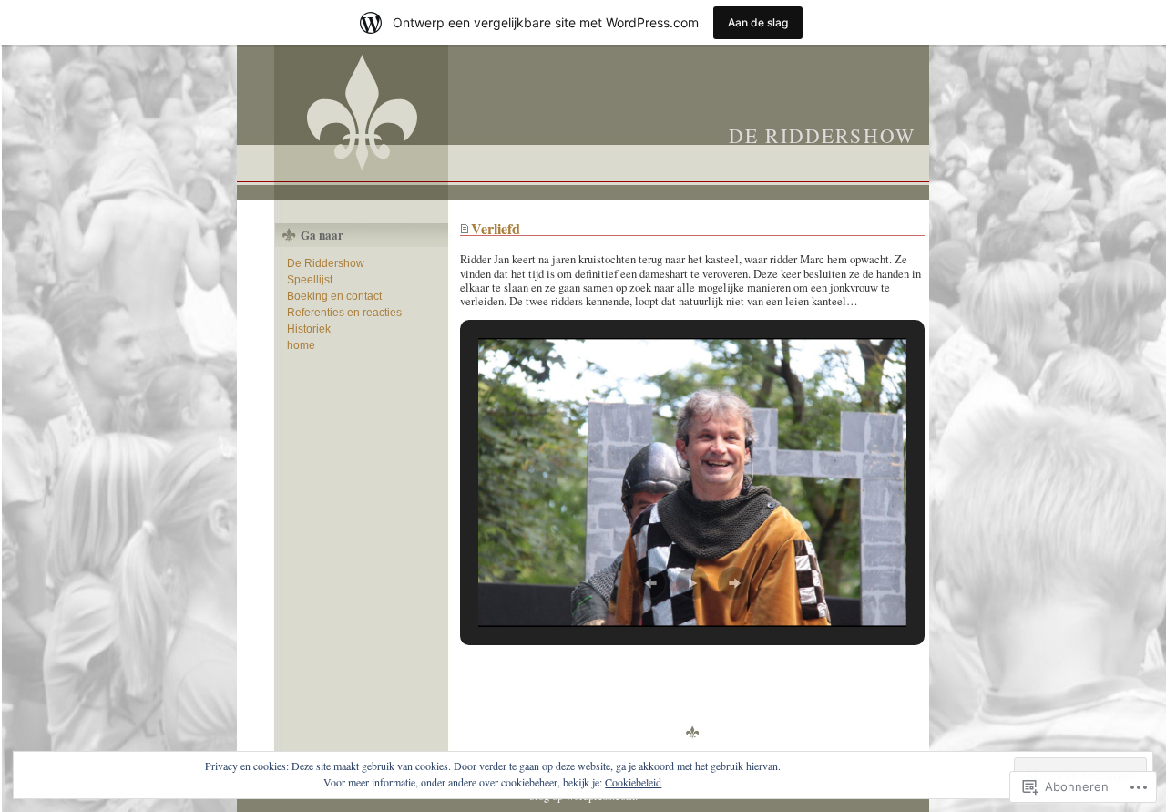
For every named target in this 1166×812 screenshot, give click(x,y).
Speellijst (309, 279)
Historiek (309, 329)
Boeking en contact (334, 296)
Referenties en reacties (344, 312)
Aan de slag (758, 22)
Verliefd (495, 229)
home (301, 345)
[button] (650, 583)
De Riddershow (822, 135)
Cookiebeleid (633, 782)
